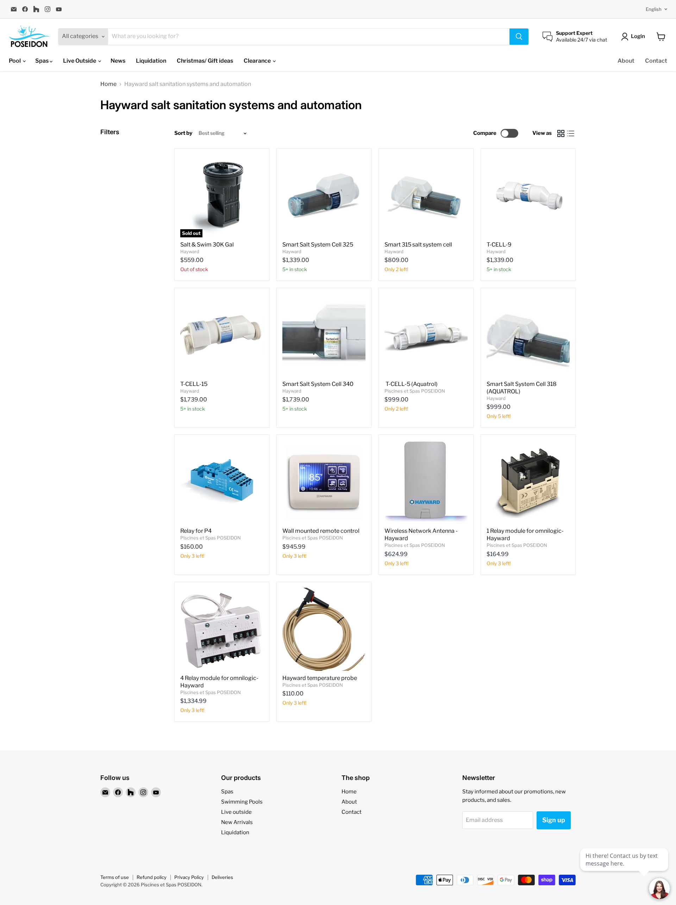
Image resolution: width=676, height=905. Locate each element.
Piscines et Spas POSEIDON (414, 391)
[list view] (571, 133)
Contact (656, 60)
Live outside (236, 812)
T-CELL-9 (499, 244)
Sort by (183, 133)
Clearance (258, 60)
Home (108, 84)
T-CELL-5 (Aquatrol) (411, 384)
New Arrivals (237, 822)
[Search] (518, 37)
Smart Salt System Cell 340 (318, 384)
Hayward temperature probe (319, 678)
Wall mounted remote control (320, 531)
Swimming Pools (242, 802)
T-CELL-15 (193, 384)
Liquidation (151, 60)
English (654, 9)
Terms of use (114, 877)
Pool (15, 60)
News (118, 60)
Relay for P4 (196, 531)
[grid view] (561, 133)
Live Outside (80, 60)
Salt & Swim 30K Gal (207, 244)
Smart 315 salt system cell (418, 244)
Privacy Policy (189, 877)
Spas (42, 60)
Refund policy (152, 877)
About (626, 60)
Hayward (189, 251)
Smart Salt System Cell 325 (317, 244)
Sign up (553, 820)
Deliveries (222, 877)
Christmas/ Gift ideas (205, 60)
